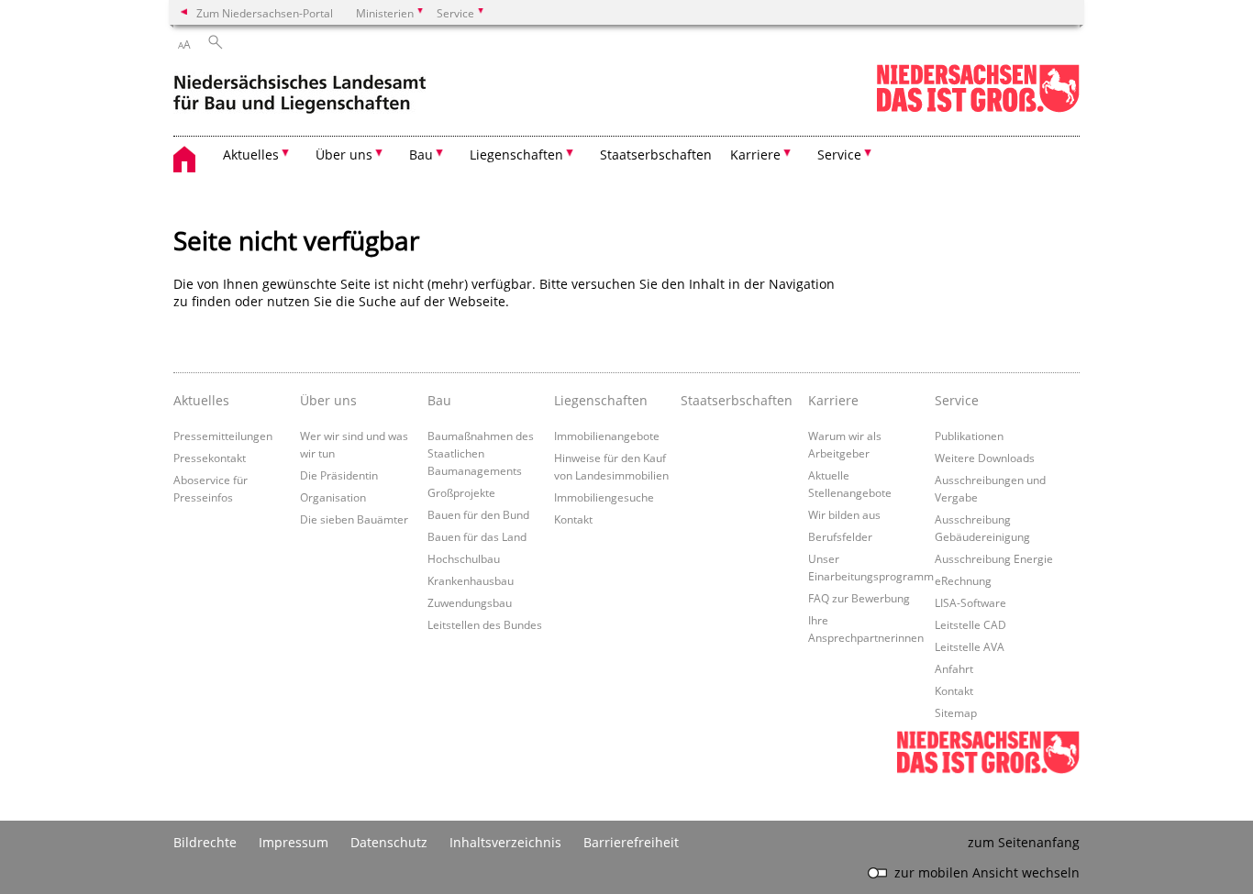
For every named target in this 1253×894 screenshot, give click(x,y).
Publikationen (969, 435)
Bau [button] (421, 154)
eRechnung (963, 580)
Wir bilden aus (844, 514)
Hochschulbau (463, 558)
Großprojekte (461, 492)
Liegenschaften (601, 400)
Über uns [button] (344, 154)
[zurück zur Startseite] (299, 90)
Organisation (333, 497)
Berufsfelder (840, 536)
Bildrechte (205, 842)
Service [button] (839, 154)
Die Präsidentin (339, 475)
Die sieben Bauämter (354, 519)
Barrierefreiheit (631, 842)
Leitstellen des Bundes (484, 624)
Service (957, 400)
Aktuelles (201, 400)
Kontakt (573, 519)
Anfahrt (954, 668)
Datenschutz (388, 842)
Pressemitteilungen (222, 435)
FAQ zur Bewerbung (859, 597)
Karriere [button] (755, 154)
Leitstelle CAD (970, 624)
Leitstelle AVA (969, 646)
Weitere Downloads (985, 457)
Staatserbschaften (656, 154)
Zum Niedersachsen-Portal (264, 13)
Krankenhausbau (470, 580)
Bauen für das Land (477, 536)
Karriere (833, 400)
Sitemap (956, 712)
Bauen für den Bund (478, 514)
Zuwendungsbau (469, 602)
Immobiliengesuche (604, 497)
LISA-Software (970, 602)
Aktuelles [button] (251, 154)
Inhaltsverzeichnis (505, 842)
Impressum (293, 842)
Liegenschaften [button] (516, 154)
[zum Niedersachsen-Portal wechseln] (978, 108)
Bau (439, 400)
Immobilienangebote (607, 435)
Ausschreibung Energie (994, 558)
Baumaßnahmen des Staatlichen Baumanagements (480, 453)
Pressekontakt (209, 457)
